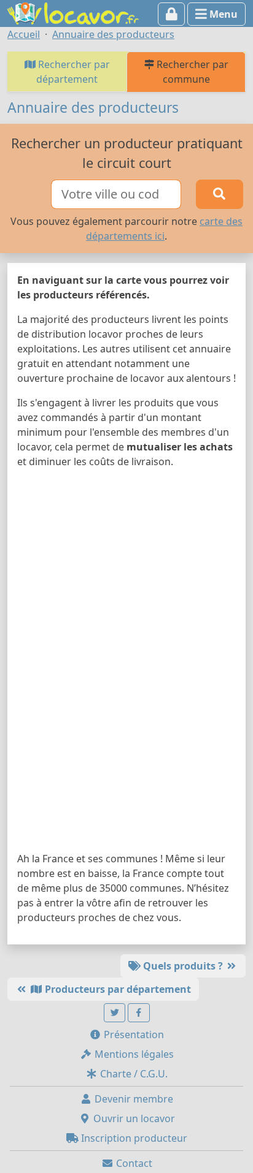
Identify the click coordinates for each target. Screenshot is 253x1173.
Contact (133, 1163)
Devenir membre (132, 1099)
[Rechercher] (219, 194)
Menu (222, 14)
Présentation (132, 1034)
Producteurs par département (116, 989)
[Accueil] (73, 12)
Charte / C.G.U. (133, 1073)
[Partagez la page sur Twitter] (115, 1012)
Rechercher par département (73, 72)
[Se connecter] (171, 14)
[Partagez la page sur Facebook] (139, 1012)
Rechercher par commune (191, 72)
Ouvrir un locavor (133, 1118)
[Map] (126, 662)
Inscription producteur (133, 1138)
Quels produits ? (183, 966)
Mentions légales (133, 1054)
